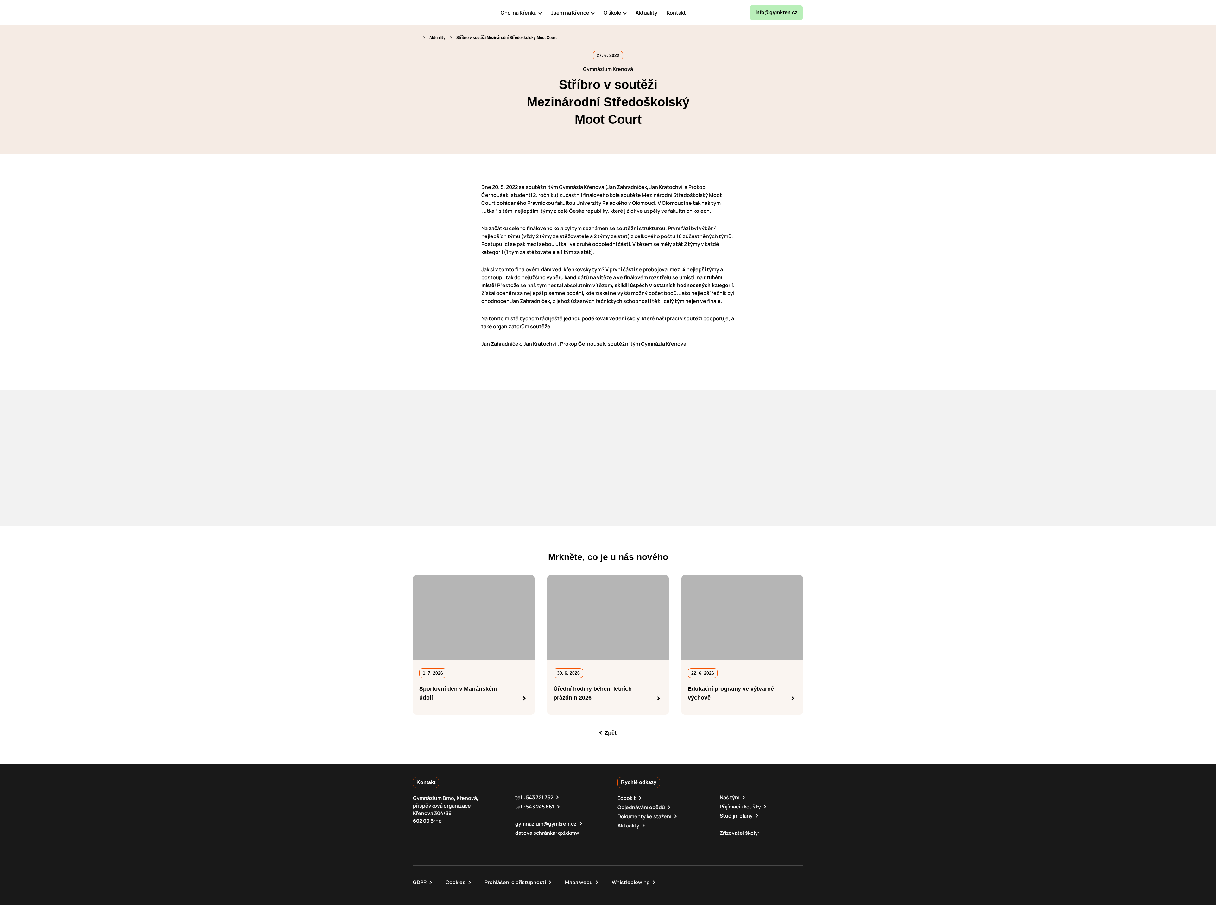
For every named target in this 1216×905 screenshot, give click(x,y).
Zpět (611, 733)
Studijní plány (736, 815)
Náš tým (729, 797)
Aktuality (437, 37)
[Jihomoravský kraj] (754, 842)
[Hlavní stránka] (416, 37)
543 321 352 (539, 797)
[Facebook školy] (698, 13)
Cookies (456, 882)
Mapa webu (579, 882)
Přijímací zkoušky (740, 806)
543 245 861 (540, 806)
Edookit (627, 798)
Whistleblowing (631, 882)
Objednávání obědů (641, 807)
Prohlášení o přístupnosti (515, 882)
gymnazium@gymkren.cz (546, 823)
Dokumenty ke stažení (644, 816)
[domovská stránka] (440, 12)
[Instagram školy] (713, 13)
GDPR (420, 882)
